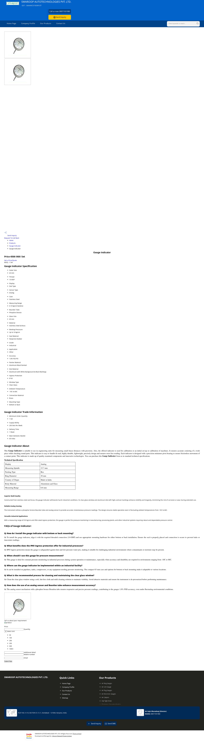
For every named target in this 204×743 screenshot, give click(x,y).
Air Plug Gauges (107, 690)
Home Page (11, 23)
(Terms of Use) (77, 734)
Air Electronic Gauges (109, 694)
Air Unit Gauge (106, 687)
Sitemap (65, 698)
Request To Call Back (11, 238)
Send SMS (112, 723)
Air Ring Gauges (107, 683)
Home (11, 240)
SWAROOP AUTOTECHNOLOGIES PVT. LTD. (46, 3)
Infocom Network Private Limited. (62, 736)
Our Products (45, 23)
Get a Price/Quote (10, 260)
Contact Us (60, 23)
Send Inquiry (61, 17)
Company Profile (28, 23)
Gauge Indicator (15, 246)
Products (12, 243)
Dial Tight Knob (107, 701)
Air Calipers (105, 697)
